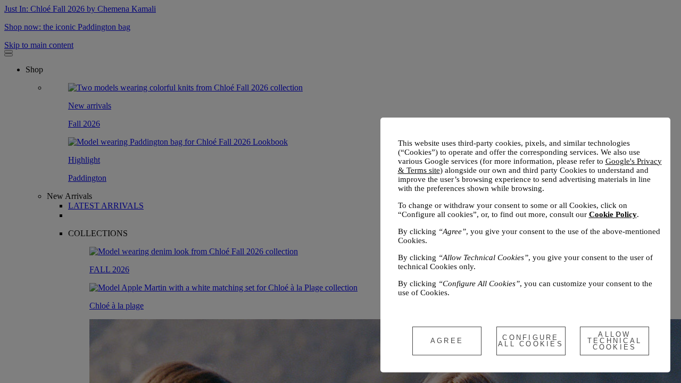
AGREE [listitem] (446, 341)
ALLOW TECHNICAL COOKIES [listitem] (614, 340)
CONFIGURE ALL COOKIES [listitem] (530, 341)
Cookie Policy (613, 214)
